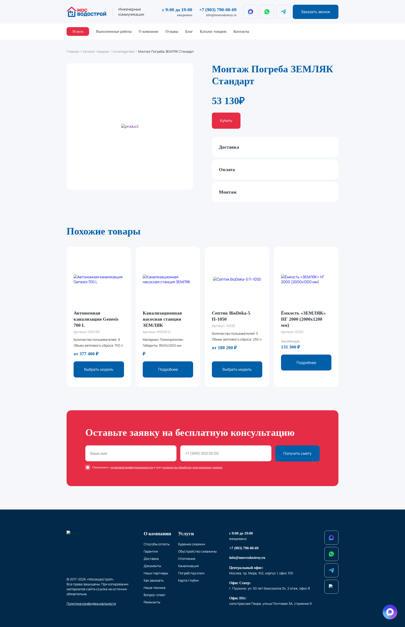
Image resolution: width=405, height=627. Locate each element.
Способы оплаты (156, 544)
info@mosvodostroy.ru (221, 15)
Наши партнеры (156, 573)
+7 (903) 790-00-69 (217, 9)
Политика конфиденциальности (91, 603)
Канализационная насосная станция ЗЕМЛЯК (162, 319)
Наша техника (154, 587)
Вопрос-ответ (154, 595)
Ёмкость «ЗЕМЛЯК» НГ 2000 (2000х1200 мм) (303, 319)
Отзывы (171, 31)
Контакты (241, 31)
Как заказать (154, 580)
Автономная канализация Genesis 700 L (96, 319)
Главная (73, 51)
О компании (148, 31)
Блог (189, 31)
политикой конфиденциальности (132, 467)
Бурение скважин (191, 544)
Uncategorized (123, 51)
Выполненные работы (114, 31)
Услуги (77, 31)
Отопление (186, 558)
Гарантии (151, 551)
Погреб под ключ (191, 573)
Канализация (188, 566)
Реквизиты (152, 602)
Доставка (151, 558)
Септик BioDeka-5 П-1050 (231, 316)
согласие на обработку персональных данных (192, 467)
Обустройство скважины (197, 551)
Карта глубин (188, 580)
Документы (152, 566)
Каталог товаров (213, 31)
